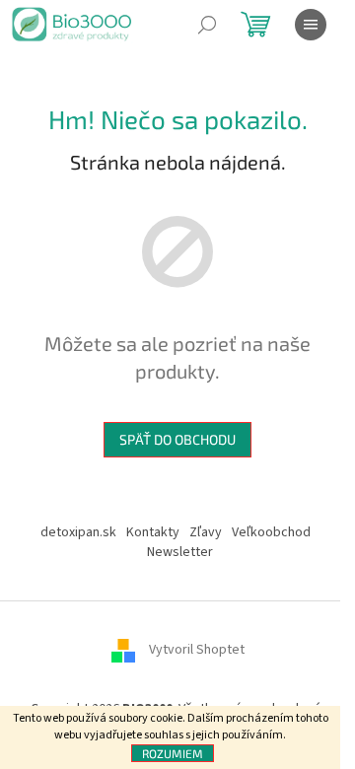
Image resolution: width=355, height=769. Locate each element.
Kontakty (152, 532)
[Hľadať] (207, 24)
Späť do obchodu (177, 439)
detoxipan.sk (78, 532)
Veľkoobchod (271, 532)
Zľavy (205, 532)
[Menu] (310, 24)
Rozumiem (172, 753)
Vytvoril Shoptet (197, 651)
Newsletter (180, 552)
